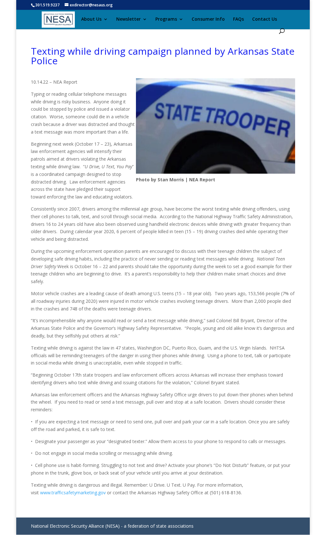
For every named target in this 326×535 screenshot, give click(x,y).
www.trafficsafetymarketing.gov (73, 493)
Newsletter (128, 19)
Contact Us (264, 19)
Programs (166, 19)
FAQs (238, 19)
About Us (91, 19)
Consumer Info (208, 19)
